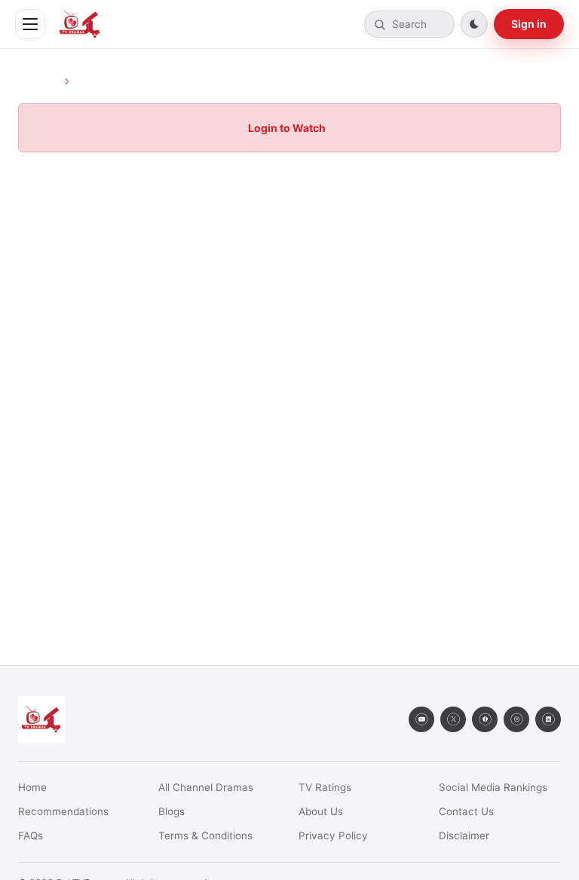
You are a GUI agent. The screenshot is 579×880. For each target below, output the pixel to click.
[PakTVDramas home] (80, 24)
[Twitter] (453, 719)
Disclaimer (464, 835)
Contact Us (466, 811)
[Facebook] (485, 719)
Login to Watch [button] (287, 127)
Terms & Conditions (205, 835)
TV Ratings (325, 787)
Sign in (529, 23)
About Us (321, 811)
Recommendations (63, 811)
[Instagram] (516, 719)
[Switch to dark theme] (474, 24)
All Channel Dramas (205, 787)
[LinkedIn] (548, 719)
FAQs (30, 835)
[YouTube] (421, 719)
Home (32, 787)
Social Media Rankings (493, 787)
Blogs (171, 811)
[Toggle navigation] (30, 24)
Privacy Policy (333, 835)
